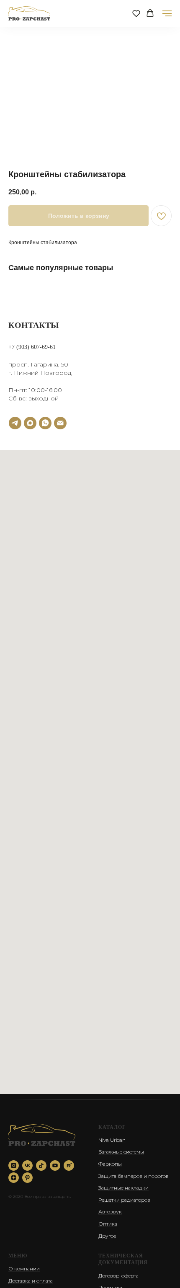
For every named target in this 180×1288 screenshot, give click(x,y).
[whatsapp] (45, 423)
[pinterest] (27, 1177)
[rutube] (69, 1165)
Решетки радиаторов (124, 1200)
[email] (60, 423)
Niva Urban (112, 1140)
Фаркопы (110, 1164)
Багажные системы (121, 1152)
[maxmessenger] (30, 423)
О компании (24, 1268)
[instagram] (13, 1165)
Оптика (107, 1224)
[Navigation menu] (167, 13)
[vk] (27, 1165)
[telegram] (15, 423)
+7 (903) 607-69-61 (32, 347)
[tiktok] (41, 1165)
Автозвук (110, 1211)
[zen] (13, 1177)
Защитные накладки (123, 1188)
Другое (107, 1236)
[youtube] (55, 1165)
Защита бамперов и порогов (133, 1176)
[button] (136, 13)
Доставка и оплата (30, 1281)
